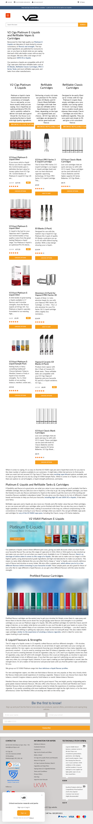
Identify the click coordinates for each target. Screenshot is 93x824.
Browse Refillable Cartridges (48, 127)
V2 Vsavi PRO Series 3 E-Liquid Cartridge (45, 161)
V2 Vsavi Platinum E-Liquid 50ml (18, 158)
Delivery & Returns (39, 744)
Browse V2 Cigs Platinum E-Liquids (22, 124)
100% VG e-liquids (24, 58)
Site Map (36, 777)
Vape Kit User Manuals (41, 779)
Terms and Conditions (40, 771)
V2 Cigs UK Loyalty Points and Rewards (46, 757)
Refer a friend (38, 755)
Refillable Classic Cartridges (26, 67)
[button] (13, 765)
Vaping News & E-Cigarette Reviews (44, 768)
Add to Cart (46, 193)
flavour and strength (26, 46)
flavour (13, 102)
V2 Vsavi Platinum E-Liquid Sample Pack (18, 363)
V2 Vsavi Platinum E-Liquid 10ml (18, 294)
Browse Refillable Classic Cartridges (74, 127)
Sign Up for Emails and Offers (43, 752)
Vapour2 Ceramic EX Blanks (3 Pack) (44, 363)
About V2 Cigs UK (39, 760)
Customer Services (23, 2)
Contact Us (37, 749)
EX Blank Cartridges (70, 107)
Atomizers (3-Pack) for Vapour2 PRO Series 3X (46, 294)
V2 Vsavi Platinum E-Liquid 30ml (18, 227)
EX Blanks (11, 67)
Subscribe (46, 728)
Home (10, 2)
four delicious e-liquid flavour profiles (53, 668)
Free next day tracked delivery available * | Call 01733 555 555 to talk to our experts (46, 7)
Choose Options (20, 191)
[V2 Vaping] (36, 17)
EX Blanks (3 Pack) (43, 229)
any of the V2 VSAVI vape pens (31, 513)
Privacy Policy (38, 774)
